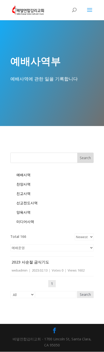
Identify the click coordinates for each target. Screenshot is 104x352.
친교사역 (23, 193)
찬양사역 (23, 184)
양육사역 (23, 212)
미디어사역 (25, 221)
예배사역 (23, 174)
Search (85, 294)
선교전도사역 (27, 202)
